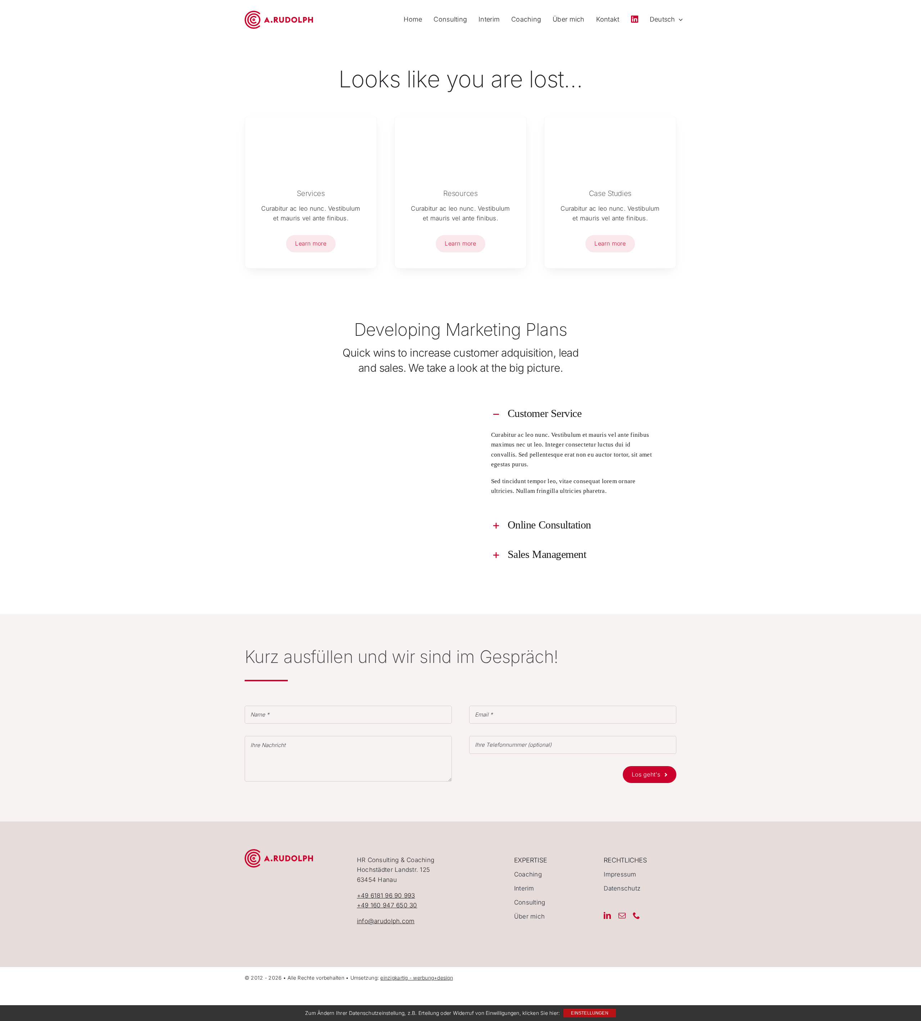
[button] (572, 413)
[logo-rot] (279, 13)
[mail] (622, 915)
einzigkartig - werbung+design (416, 978)
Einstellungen (589, 1013)
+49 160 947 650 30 (387, 905)
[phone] (636, 915)
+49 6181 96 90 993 (386, 895)
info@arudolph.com (385, 921)
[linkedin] (607, 915)
